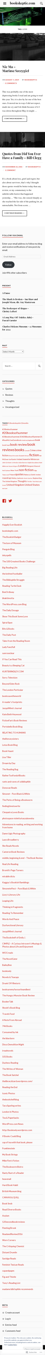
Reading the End (9, 1087)
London (22, 465)
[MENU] (4, 4)
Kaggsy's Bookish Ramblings (15, 882)
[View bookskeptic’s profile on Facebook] (4, 501)
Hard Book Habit (10, 1185)
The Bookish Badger (11, 537)
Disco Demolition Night (13, 1044)
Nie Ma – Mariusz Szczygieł (15, 69)
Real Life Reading (10, 864)
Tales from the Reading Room (16, 641)
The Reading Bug (10, 769)
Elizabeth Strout (24, 455)
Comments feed (12, 1331)
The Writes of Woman (12, 1069)
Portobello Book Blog (12, 726)
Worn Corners (9, 1240)
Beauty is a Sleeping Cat (13, 665)
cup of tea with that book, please (17, 1142)
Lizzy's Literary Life (11, 894)
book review (18, 444)
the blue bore (8, 1038)
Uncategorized (12, 407)
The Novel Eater (10, 959)
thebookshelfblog (10, 1099)
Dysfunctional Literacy (12, 925)
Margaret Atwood (33, 466)
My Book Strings (10, 1154)
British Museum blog (11, 1191)
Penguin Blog (8, 549)
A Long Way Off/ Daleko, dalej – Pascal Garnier (17, 319)
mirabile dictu (8, 876)
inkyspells (6, 555)
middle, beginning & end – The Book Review (22, 858)
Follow (8, 264)
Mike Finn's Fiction (10, 1160)
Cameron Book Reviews (13, 852)
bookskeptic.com (22, 3)
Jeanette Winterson (31, 459)
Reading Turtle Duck (11, 586)
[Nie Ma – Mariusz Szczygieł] (22, 59)
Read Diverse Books (11, 1209)
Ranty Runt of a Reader (13, 1173)
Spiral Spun (7, 622)
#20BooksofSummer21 (32, 436)
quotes (19, 474)
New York (14, 470)
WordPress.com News (12, 1124)
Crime (33, 450)
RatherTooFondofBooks (13, 775)
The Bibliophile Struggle (13, 580)
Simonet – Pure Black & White (16, 793)
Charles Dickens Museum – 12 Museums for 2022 (22, 328)
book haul (6, 445)
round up (6, 478)
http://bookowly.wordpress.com (17, 1130)
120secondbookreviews (13, 1222)
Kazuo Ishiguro (13, 466)
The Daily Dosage (10, 610)
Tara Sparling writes (11, 1105)
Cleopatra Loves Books (13, 812)
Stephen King (37, 478)
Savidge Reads (9, 1258)
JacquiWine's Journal (12, 708)
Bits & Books (8, 628)
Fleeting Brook (9, 1228)
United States (32, 484)
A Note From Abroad (12, 1020)
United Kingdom (15, 484)
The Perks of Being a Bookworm (17, 800)
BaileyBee (7, 965)
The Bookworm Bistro (12, 1166)
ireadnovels (7, 1050)
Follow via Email (12, 235)
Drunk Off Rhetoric (11, 983)
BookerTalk (7, 1001)
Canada (27, 450)
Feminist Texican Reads (13, 1264)
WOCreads (7, 952)
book (37, 440)
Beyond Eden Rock (11, 683)
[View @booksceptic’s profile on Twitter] (10, 501)
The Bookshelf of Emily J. (14, 937)
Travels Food (8, 1014)
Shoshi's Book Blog (11, 1007)
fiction (34, 455)
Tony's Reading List (11, 1283)
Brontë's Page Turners (12, 870)
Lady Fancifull (8, 647)
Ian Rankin (12, 459)
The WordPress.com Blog (14, 604)
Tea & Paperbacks (10, 1117)
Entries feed (11, 1325)
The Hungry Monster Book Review (18, 995)
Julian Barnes (22, 462)
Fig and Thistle (9, 1277)
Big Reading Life (9, 567)
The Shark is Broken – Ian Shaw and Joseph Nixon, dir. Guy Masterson (20, 301)
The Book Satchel (10, 1075)
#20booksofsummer (15, 433)
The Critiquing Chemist (13, 1246)
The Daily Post (9, 635)
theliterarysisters (10, 738)
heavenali (6, 1179)
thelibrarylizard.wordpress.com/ (17, 1081)
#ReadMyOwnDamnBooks (12, 440)
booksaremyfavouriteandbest (16, 989)
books (19, 449)
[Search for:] (22, 366)
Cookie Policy (12, 1345)
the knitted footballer (12, 573)
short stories (28, 478)
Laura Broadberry (10, 839)
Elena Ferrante (13, 455)
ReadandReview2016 (12, 1234)
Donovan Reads (9, 787)
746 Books (7, 1026)
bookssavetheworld (11, 696)
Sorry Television (9, 677)
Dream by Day (8, 763)
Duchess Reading (10, 1062)
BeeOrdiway (8, 592)
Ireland (19, 459)
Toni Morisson (37, 481)
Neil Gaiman (6, 470)
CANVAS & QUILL (10, 1197)
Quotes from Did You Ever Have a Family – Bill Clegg (22, 156)
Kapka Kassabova (33, 462)
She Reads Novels (10, 846)
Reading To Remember (13, 913)
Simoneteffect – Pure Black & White (19, 888)
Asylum (5, 1215)
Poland (12, 475)
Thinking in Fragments (12, 907)
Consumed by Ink (10, 1032)
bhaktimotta (8, 598)
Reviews (9, 395)
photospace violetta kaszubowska (18, 818)
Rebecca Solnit (29, 475)
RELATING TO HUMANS (14, 732)
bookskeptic (31, 80)
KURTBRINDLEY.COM (13, 671)
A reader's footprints (12, 702)
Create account (12, 1312)
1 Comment (10, 170)
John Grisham (7, 462)
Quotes (8, 388)
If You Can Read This (12, 659)
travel (4, 485)
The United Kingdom (9, 481)
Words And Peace (10, 919)
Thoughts (9, 401)
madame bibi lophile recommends (17, 1289)
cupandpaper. (8, 1270)
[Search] (39, 4)
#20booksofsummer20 (12, 437)
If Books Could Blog (11, 1136)
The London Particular (12, 690)
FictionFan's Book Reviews (14, 720)
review (38, 475)
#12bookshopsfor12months (18, 423)
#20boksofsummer (10, 429)
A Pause (6, 293)
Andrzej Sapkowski (28, 440)
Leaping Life (7, 901)
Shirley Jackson (17, 478)
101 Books (7, 1056)
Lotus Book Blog (10, 745)
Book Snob (7, 1203)
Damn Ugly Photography (13, 833)
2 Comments (11, 83)
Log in (8, 1318)
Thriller (29, 481)
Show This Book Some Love (15, 616)
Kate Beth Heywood (11, 714)
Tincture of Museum (11, 543)
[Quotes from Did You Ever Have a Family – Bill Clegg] (22, 146)
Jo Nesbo (15, 462)
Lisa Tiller (6, 757)
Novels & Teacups (10, 977)
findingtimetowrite (11, 806)
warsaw (4, 488)
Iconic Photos (8, 1093)
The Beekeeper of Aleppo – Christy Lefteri (15, 310)
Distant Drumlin (9, 1252)
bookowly (6, 971)
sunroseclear (8, 653)
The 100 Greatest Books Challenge (18, 561)
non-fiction (26, 470)
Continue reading (12, 119)
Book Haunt (8, 751)
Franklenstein (8, 1148)
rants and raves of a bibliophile (16, 781)
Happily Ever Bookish (12, 524)
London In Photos (10, 1111)
